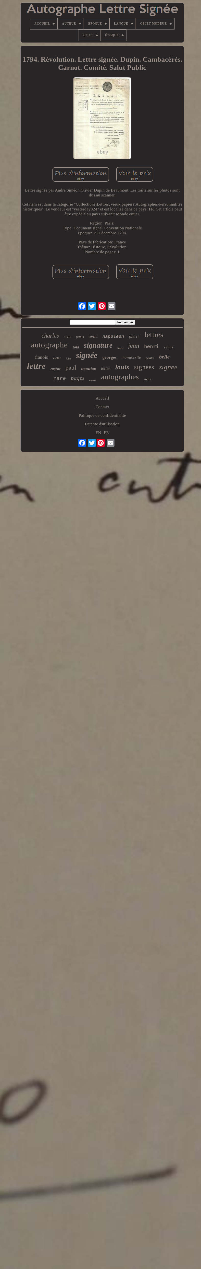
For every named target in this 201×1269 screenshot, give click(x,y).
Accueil (102, 398)
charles (50, 335)
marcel (92, 380)
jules (68, 358)
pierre (134, 336)
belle (164, 357)
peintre (150, 358)
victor (57, 358)
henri (151, 346)
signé (169, 347)
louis (122, 367)
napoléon (113, 336)
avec (93, 337)
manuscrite (131, 357)
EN (98, 432)
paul (70, 367)
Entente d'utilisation (102, 424)
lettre (36, 366)
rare (59, 378)
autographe (49, 344)
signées (144, 367)
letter (105, 368)
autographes (120, 376)
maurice (88, 369)
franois (41, 357)
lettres (153, 334)
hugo (120, 347)
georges (109, 357)
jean (133, 345)
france (67, 337)
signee (168, 367)
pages (77, 378)
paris (80, 337)
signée (87, 355)
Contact (102, 406)
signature (98, 345)
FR (106, 432)
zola (76, 347)
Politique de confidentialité (102, 415)
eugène (55, 369)
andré (147, 379)
